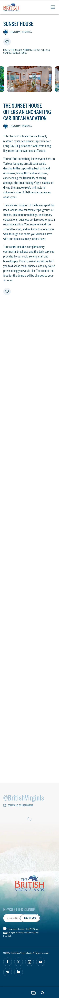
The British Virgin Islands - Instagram (29, 962)
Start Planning (17, 992)
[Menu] (53, 7)
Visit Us (30, 666)
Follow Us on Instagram (20, 805)
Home (6, 50)
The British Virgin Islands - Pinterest (7, 972)
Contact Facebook (11, 691)
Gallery (33, 993)
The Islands (16, 50)
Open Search (42, 993)
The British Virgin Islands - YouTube (40, 962)
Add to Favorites (7, 42)
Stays (37, 50)
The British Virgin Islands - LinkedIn (18, 972)
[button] (33, 558)
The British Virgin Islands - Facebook (7, 962)
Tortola (28, 50)
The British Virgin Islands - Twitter (18, 962)
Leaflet (51, 599)
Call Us (29, 676)
